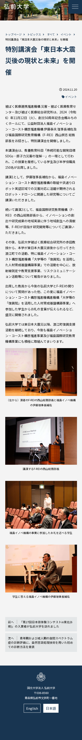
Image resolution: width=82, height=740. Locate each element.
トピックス (34, 34)
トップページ (13, 34)
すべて (51, 34)
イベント (66, 34)
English (32, 708)
